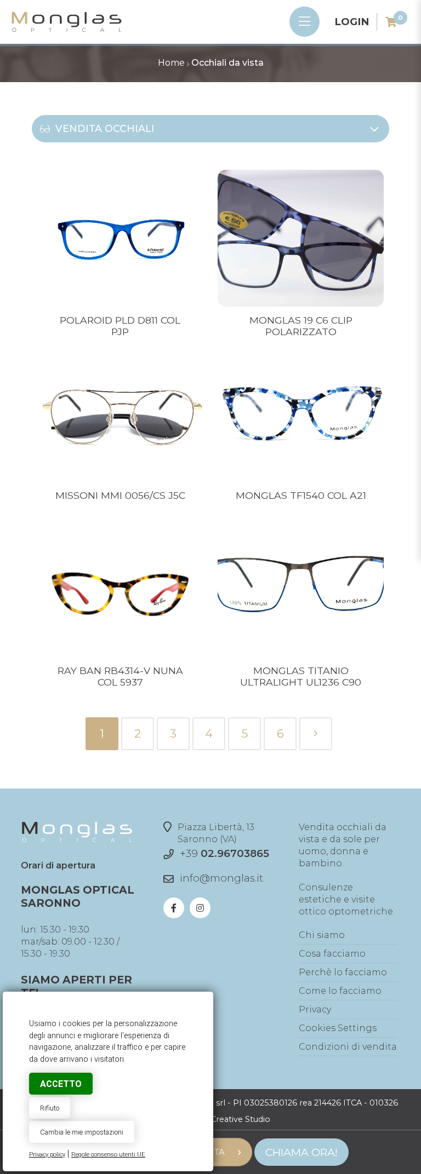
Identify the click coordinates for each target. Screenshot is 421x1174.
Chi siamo (322, 935)
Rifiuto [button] (49, 1108)
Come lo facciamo (340, 991)
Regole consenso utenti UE (108, 1154)
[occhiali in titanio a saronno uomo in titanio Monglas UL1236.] (301, 654)
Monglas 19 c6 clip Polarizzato (300, 325)
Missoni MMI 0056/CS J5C (120, 495)
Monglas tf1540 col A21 (301, 495)
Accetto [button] (61, 1084)
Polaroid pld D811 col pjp (120, 325)
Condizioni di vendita (348, 1046)
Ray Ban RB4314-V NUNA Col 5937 (120, 676)
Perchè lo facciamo (343, 972)
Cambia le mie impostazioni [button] (81, 1132)
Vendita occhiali (105, 128)
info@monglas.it (221, 878)
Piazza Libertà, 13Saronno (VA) (216, 833)
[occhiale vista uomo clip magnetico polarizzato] (301, 303)
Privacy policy (47, 1154)
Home (171, 62)
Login (351, 21)
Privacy (315, 1009)
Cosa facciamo (332, 953)
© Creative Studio (236, 1119)
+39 (224, 853)
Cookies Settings (338, 1028)
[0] (391, 22)
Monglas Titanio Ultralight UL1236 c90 (300, 676)
